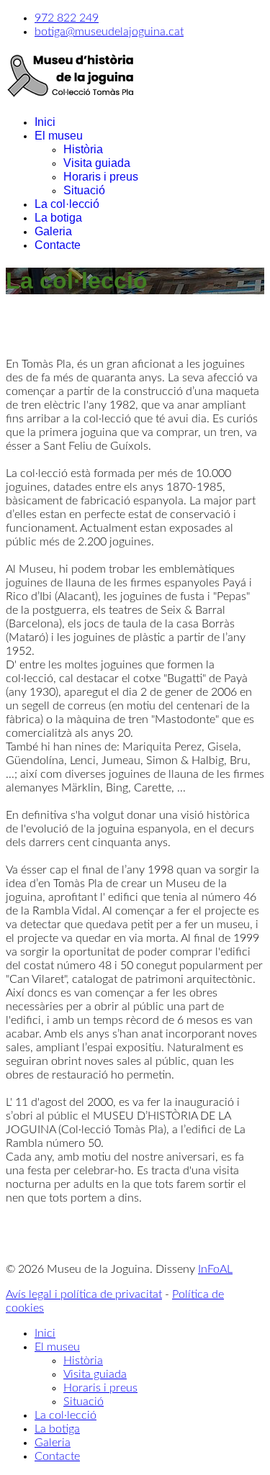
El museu (59, 136)
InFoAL (215, 1269)
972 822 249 (67, 18)
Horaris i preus (100, 177)
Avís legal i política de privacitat (84, 1294)
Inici (45, 122)
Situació (84, 190)
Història (83, 149)
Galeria (53, 231)
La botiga (58, 218)
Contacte (58, 245)
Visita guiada (96, 163)
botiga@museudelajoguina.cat (109, 31)
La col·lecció (67, 204)
